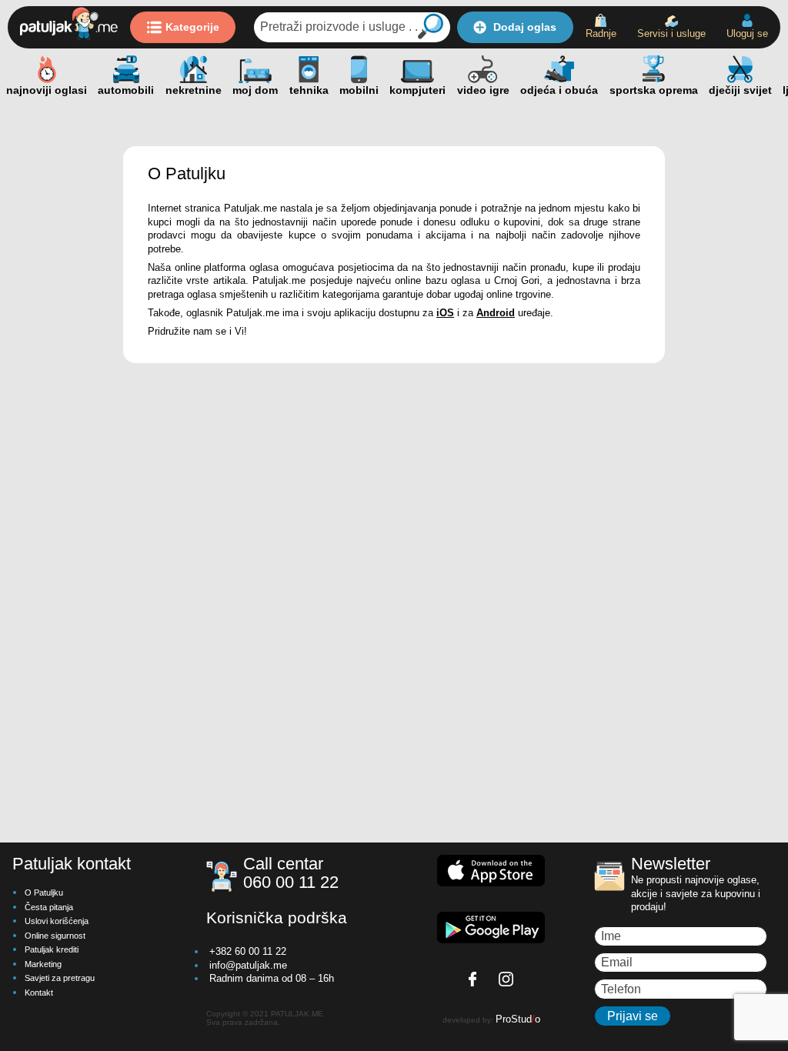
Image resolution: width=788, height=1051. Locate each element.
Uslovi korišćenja (56, 921)
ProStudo (518, 1019)
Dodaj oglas (524, 27)
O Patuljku (44, 892)
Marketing (43, 964)
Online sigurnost (55, 935)
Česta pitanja (49, 907)
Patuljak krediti (51, 949)
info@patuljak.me (248, 965)
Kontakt (39, 992)
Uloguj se (747, 33)
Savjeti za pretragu (60, 978)
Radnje (601, 33)
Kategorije (192, 27)
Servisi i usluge (671, 33)
